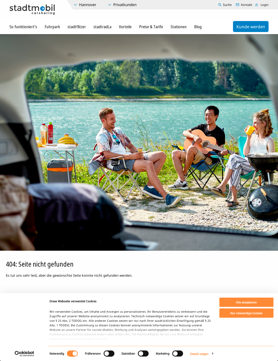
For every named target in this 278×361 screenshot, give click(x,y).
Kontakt (246, 5)
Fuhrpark (52, 26)
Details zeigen (199, 354)
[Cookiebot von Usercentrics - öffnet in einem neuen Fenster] (24, 353)
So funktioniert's (23, 26)
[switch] (109, 353)
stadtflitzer (77, 26)
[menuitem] (225, 5)
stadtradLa (102, 26)
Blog (198, 26)
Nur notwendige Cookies (246, 313)
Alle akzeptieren (246, 302)
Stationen (179, 26)
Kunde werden (250, 26)
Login (265, 5)
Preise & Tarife (151, 26)
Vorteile (125, 26)
